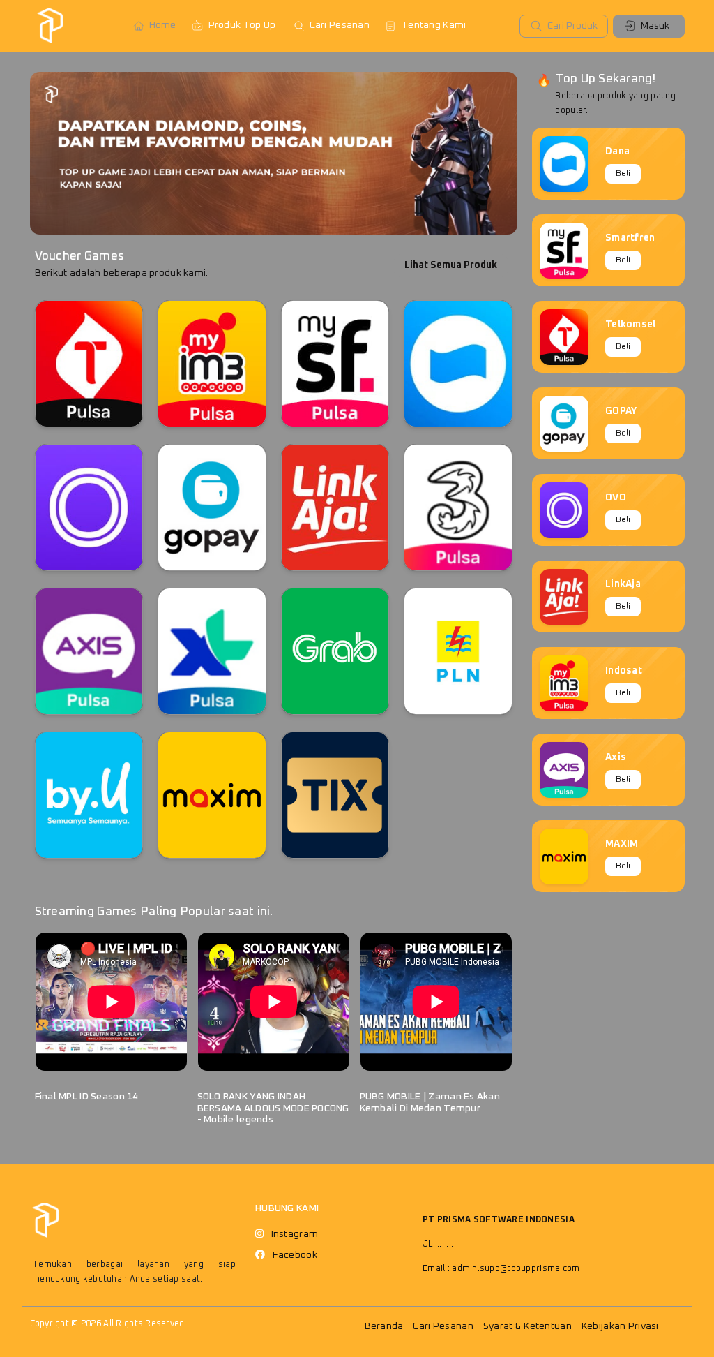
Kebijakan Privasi (620, 1326)
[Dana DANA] (458, 363)
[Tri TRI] (458, 507)
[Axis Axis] (89, 651)
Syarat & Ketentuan (527, 1326)
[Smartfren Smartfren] (335, 363)
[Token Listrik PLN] (458, 651)
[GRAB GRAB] (335, 651)
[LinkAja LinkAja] (335, 507)
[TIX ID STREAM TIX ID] (335, 795)
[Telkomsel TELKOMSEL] (89, 363)
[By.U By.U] (89, 795)
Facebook (295, 1255)
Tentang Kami (434, 25)
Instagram (295, 1234)
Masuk (655, 26)
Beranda (384, 1326)
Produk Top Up (242, 25)
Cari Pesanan (340, 25)
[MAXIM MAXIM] (212, 795)
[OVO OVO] (89, 507)
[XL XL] (212, 651)
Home (162, 25)
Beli (623, 174)
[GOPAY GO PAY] (212, 507)
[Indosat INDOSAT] (212, 363)
